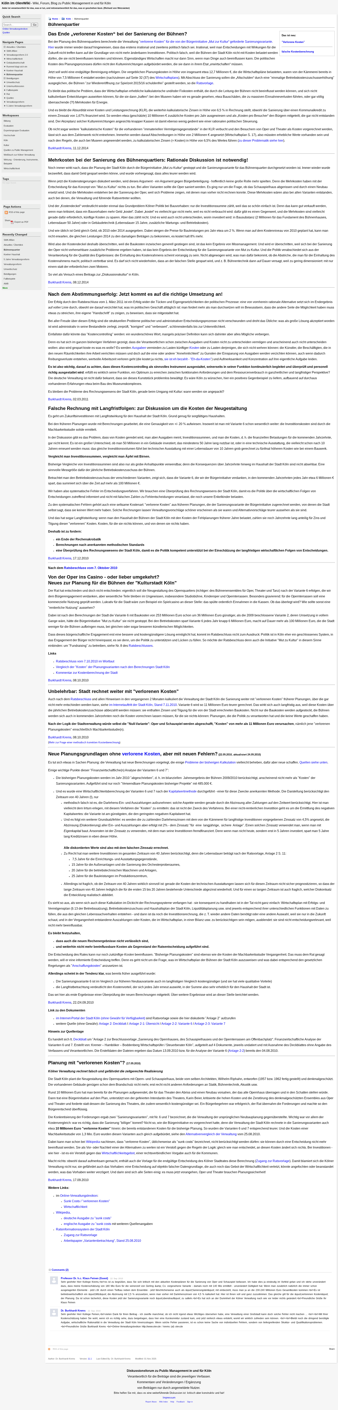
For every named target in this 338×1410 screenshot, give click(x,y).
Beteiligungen (12, 78)
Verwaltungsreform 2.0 (17, 55)
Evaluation (8, 126)
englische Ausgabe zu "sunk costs (87, 1223)
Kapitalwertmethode (183, 791)
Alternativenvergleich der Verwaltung (211, 1134)
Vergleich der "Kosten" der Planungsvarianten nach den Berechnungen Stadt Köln (113, 667)
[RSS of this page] (49, 1349)
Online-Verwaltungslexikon (15, 29)
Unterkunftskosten (15, 86)
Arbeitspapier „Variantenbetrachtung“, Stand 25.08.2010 (102, 1240)
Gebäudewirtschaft (15, 63)
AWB (6, 283)
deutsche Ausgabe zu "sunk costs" (87, 1218)
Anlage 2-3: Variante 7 (209, 1023)
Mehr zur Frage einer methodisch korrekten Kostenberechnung (84, 742)
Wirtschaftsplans (167, 77)
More (5, 288)
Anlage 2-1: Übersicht (144, 1023)
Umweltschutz (13, 82)
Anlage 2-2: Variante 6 (176, 1023)
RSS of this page (17, 212)
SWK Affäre (11, 51)
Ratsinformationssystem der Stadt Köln (83, 1229)
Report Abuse (151, 1402)
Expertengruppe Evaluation (16, 130)
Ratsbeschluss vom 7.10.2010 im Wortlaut (85, 661)
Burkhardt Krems (59, 148)
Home (55, 19)
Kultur (6, 145)
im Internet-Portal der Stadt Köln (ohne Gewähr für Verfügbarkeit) (100, 1018)
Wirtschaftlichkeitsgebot (118, 1153)
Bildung (7, 121)
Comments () (60, 1269)
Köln (6, 140)
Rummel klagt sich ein (16, 66)
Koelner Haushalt (14, 70)
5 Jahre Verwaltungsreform (19, 106)
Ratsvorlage (204, 83)
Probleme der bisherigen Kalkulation (210, 762)
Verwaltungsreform (15, 102)
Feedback (181, 1402)
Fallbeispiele (12, 90)
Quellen (6, 32)
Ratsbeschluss (81, 699)
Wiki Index (163, 1402)
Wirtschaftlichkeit (14, 59)
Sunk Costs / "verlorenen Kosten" (87, 1201)
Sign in (190, 1402)
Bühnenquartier (14, 74)
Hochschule (9, 135)
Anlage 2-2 (236, 1050)
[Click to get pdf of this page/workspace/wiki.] (11, 223)
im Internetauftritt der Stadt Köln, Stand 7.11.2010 (143, 704)
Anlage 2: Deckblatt (112, 1023)
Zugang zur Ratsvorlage (272, 1161)
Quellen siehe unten (313, 762)
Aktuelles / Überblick (16, 47)
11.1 (90, 1359)
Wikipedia (93, 1141)
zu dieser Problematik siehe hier (261, 140)
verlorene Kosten (141, 753)
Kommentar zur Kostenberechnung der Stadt (87, 672)
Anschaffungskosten (86, 965)
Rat (8, 94)
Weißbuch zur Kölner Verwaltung (19, 155)
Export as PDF (21, 222)
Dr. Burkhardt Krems (73, 1310)
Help (172, 1402)
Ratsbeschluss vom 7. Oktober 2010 (90, 568)
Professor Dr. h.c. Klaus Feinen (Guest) (84, 1278)
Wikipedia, (63, 1212)
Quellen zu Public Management (18, 150)
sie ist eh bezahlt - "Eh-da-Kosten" (188, 359)
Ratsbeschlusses (141, 645)
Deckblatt (79, 1039)
